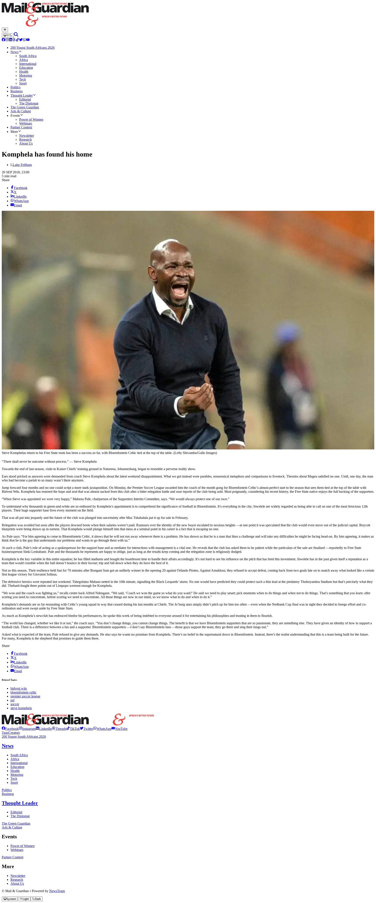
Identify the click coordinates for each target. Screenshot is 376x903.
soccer (14, 704)
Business (8, 794)
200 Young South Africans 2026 (24, 736)
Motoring (16, 774)
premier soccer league (25, 696)
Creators (14, 732)
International (19, 763)
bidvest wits (18, 688)
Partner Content (12, 857)
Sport (14, 782)
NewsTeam (57, 891)
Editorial (16, 812)
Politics (7, 790)
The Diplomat (20, 816)
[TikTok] (17, 40)
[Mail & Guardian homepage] (188, 14)
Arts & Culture (12, 827)
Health (15, 771)
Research (16, 879)
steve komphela (21, 708)
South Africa (19, 755)
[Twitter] (21, 40)
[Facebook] (3, 40)
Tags (5, 732)
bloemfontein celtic (23, 692)
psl (12, 700)
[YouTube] (28, 40)
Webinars (16, 850)
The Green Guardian (16, 823)
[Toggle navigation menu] (5, 29)
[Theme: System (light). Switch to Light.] (8, 35)
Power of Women (22, 846)
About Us (17, 883)
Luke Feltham (22, 165)
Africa (14, 759)
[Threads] (14, 40)
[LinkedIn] (10, 40)
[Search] (16, 35)
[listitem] (10, 729)
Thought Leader (20, 803)
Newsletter (17, 876)
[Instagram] (7, 40)
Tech (13, 778)
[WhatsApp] (24, 40)
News (7, 746)
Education (17, 767)
